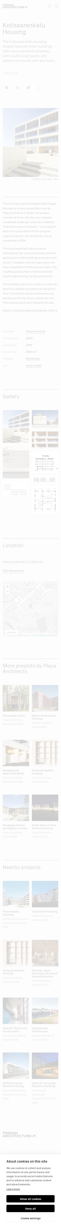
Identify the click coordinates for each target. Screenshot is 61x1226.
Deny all (30, 1208)
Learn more (13, 1189)
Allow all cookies (30, 1199)
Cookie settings (30, 1218)
